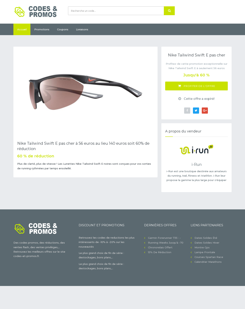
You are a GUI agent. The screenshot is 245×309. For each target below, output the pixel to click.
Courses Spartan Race (208, 257)
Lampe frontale (204, 252)
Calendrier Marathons (208, 261)
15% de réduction (159, 252)
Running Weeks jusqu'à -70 (165, 242)
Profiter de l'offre (199, 86)
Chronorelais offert (160, 247)
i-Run (196, 164)
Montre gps (202, 247)
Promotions (41, 29)
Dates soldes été (205, 237)
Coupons (62, 29)
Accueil (22, 29)
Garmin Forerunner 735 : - (164, 237)
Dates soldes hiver (206, 242)
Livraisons (82, 29)
